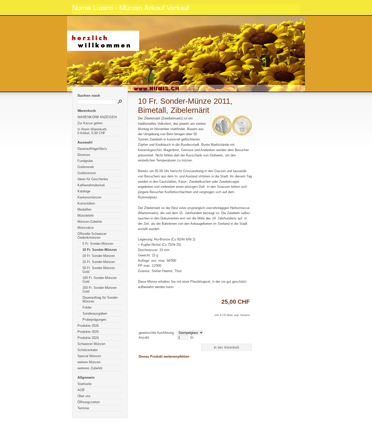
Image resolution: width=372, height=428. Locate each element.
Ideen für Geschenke (92, 179)
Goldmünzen (86, 173)
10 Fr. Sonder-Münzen (99, 250)
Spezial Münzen (89, 356)
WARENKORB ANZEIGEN (97, 117)
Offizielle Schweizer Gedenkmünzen (92, 235)
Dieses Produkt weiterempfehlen (164, 356)
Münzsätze (85, 228)
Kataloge (83, 191)
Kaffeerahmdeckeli (91, 185)
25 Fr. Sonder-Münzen (98, 262)
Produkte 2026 (88, 326)
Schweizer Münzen (91, 344)
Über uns (84, 396)
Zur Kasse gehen (89, 123)
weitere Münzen (88, 362)
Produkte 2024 (88, 338)
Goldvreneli (85, 167)
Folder (87, 307)
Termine (83, 408)
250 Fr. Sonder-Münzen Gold (99, 289)
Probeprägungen (94, 319)
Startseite (84, 384)
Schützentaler (87, 350)
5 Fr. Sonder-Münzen (97, 244)
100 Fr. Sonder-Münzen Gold (99, 279)
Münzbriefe (85, 215)
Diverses (83, 155)
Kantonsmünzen (89, 197)
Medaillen (84, 209)
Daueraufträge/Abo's (92, 149)
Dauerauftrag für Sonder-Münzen (100, 299)
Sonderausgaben (94, 313)
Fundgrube (85, 161)
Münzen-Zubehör (89, 221)
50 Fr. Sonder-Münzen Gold (98, 270)
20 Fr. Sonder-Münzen (98, 256)
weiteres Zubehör (89, 368)
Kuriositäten (86, 203)
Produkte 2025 (88, 332)
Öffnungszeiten (88, 402)
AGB (81, 390)
